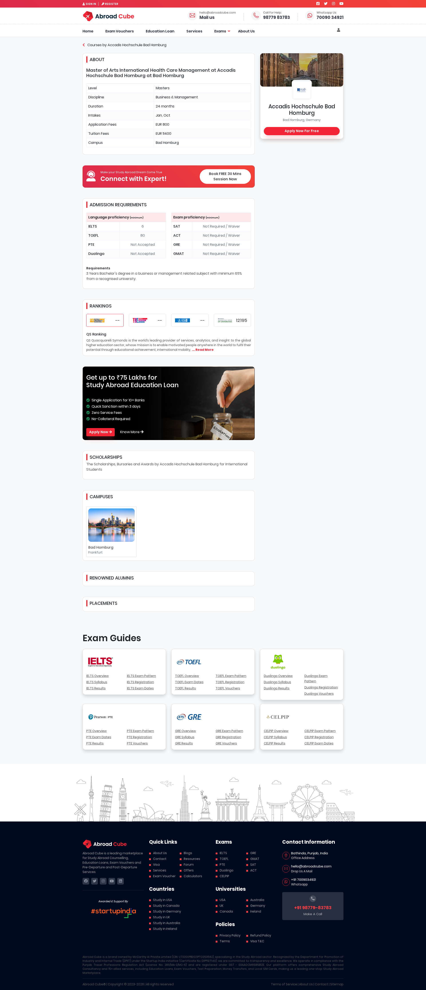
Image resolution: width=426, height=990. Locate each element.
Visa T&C (257, 941)
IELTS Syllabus (96, 682)
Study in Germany (167, 911)
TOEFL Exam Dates (189, 682)
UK (221, 905)
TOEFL (224, 859)
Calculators (193, 876)
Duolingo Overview (278, 676)
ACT (253, 870)
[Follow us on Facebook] (318, 3)
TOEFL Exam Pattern (231, 676)
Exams (220, 31)
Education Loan (160, 31)
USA (222, 900)
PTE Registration (139, 737)
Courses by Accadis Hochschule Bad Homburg (126, 45)
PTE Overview (96, 731)
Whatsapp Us (326, 12)
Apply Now (99, 432)
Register (111, 4)
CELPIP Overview (276, 731)
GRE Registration (228, 737)
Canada (226, 911)
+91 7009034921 (303, 879)
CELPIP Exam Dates (318, 743)
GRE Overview (185, 731)
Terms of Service (284, 984)
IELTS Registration (140, 682)
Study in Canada (166, 905)
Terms (225, 941)
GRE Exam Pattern (229, 731)
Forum (189, 864)
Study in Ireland (165, 929)
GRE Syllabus (184, 737)
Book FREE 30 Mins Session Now (225, 176)
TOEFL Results (185, 688)
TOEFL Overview (187, 676)
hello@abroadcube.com (217, 12)
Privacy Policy (230, 935)
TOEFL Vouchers (228, 688)
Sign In (91, 4)
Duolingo (226, 870)
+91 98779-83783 (312, 908)
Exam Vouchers (119, 31)
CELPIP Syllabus (275, 737)
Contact (159, 859)
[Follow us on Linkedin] (120, 881)
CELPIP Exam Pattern (320, 731)
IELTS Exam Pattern (141, 676)
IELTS (223, 853)
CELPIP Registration (319, 737)
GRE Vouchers (226, 743)
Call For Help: (272, 12)
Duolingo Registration (321, 687)
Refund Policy (260, 935)
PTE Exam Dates (98, 737)
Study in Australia (166, 923)
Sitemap (336, 984)
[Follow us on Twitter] (325, 3)
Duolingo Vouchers (319, 693)
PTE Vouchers (137, 743)
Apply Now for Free (302, 131)
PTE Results (95, 743)
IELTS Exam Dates (140, 688)
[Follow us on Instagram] (333, 3)
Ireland (255, 911)
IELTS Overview (97, 676)
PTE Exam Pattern (140, 731)
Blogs (188, 853)
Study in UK (161, 917)
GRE (253, 853)
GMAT (254, 859)
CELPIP (224, 876)
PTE (222, 864)
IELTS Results (96, 688)
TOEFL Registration (230, 682)
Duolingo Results (277, 688)
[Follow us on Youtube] (341, 3)
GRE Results (184, 743)
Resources (192, 859)
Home (88, 31)
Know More (130, 431)
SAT (253, 864)
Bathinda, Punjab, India (309, 853)
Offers (189, 870)
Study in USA (162, 900)
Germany (257, 905)
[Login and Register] (338, 30)
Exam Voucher (164, 876)
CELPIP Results (274, 743)
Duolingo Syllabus (277, 682)
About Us (246, 31)
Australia (257, 900)
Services (194, 31)
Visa (156, 864)
